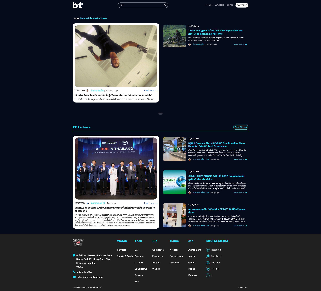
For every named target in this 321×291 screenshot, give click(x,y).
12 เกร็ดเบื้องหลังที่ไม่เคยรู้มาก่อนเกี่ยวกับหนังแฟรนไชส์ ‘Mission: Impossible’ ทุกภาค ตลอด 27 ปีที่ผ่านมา (114, 99)
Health (191, 256)
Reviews (174, 262)
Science (139, 275)
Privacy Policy (243, 287)
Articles (174, 249)
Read (229, 5)
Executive (157, 256)
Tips (137, 281)
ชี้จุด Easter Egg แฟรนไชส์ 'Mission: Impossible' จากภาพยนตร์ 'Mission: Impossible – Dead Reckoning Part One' (216, 39)
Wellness (192, 275)
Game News (176, 256)
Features (139, 256)
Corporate (158, 249)
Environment (194, 249)
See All (239, 127)
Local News (141, 268)
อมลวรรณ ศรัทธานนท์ (201, 159)
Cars (137, 249)
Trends (191, 268)
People (191, 262)
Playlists (121, 249)
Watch (219, 5)
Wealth (156, 268)
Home (208, 5)
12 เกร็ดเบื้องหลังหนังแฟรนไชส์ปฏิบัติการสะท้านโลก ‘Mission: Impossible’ (113, 95)
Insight (156, 262)
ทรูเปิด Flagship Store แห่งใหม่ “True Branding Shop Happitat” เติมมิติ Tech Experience (216, 144)
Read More (149, 91)
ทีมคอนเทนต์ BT (98, 203)
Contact (242, 5)
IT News (139, 262)
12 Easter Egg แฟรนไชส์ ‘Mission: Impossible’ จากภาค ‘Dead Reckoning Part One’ (215, 32)
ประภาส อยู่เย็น (97, 90)
